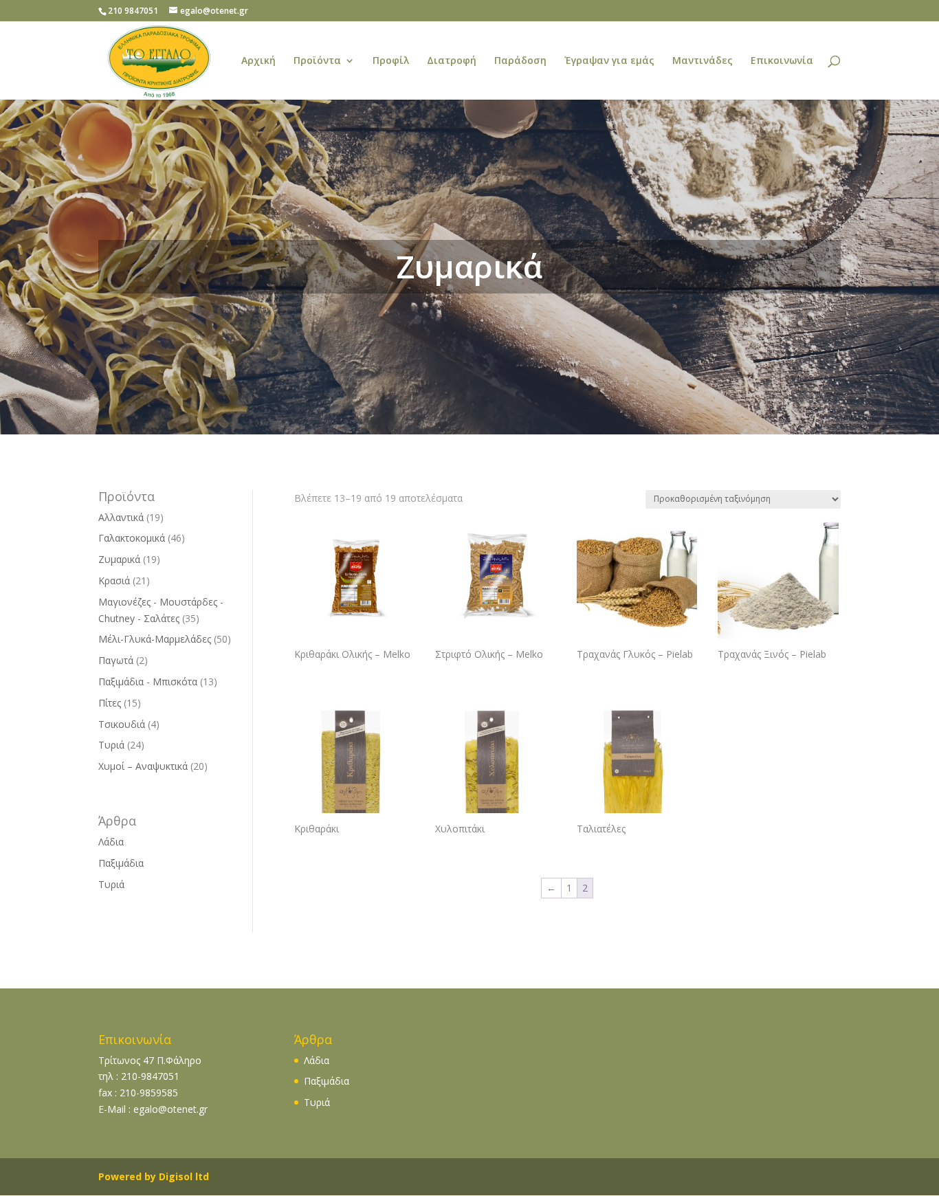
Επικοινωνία (782, 61)
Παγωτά (115, 660)
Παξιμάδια (121, 863)
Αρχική (258, 61)
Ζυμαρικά (119, 559)
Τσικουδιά (121, 724)
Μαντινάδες (702, 61)
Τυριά (111, 744)
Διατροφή (451, 61)
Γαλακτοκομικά (131, 537)
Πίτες (109, 702)
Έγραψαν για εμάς (609, 61)
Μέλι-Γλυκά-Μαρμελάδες (154, 638)
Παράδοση (520, 61)
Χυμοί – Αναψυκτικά (143, 766)
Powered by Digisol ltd (153, 1176)
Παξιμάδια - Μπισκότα (147, 681)
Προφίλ (391, 61)
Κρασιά (114, 580)
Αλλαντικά (121, 517)
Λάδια (111, 841)
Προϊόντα (317, 61)
